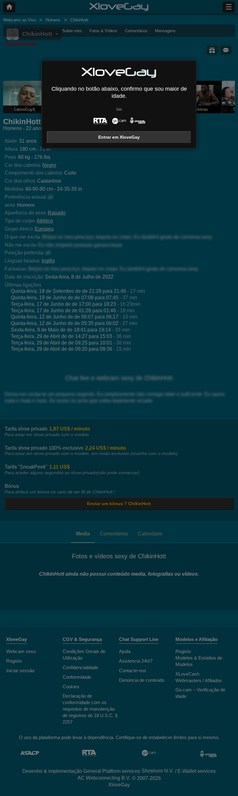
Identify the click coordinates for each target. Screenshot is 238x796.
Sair (119, 108)
